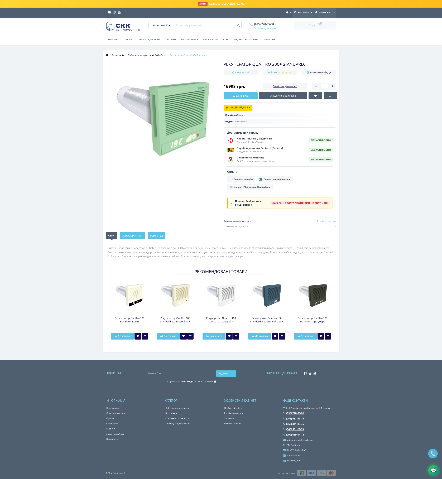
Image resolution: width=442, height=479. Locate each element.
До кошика (124, 336)
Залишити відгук (321, 72)
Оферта (110, 418)
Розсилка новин (232, 423)
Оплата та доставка (149, 39)
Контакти (269, 39)
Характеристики (132, 235)
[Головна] (107, 55)
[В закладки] (137, 336)
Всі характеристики (326, 221)
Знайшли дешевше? (285, 86)
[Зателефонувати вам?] (432, 453)
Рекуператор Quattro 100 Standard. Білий (129, 319)
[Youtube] (118, 11)
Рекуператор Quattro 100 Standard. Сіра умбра (312, 319)
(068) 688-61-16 (295, 418)
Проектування (189, 39)
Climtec (240, 114)
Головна (113, 39)
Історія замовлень (233, 413)
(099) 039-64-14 (295, 434)
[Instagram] (113, 11)
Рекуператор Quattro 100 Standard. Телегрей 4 (221, 319)
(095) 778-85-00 (295, 413)
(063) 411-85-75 (295, 423)
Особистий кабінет (234, 408)
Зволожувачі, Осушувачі (177, 423)
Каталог (128, 39)
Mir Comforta (293, 445)
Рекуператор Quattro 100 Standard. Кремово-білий (175, 319)
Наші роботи (210, 39)
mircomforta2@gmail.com (300, 439)
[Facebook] (109, 11)
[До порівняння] (145, 336)
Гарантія (110, 428)
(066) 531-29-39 (295, 429)
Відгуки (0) (156, 235)
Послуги (171, 39)
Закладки (229, 418)
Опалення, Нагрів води (177, 418)
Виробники (112, 439)
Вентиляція (171, 413)
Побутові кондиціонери (177, 408)
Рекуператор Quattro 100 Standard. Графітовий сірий (266, 319)
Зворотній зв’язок (115, 433)
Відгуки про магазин (246, 39)
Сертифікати (112, 423)
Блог (226, 39)
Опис (111, 235)
